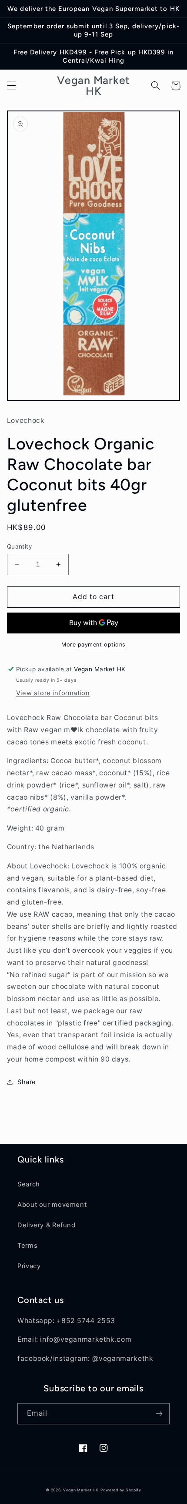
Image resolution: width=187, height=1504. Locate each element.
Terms (27, 1245)
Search (28, 1184)
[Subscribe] (159, 1413)
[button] (11, 86)
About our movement (52, 1205)
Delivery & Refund (46, 1225)
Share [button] (26, 1082)
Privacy (28, 1266)
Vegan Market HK (81, 1490)
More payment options (93, 644)
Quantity (19, 546)
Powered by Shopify (120, 1490)
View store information (53, 693)
